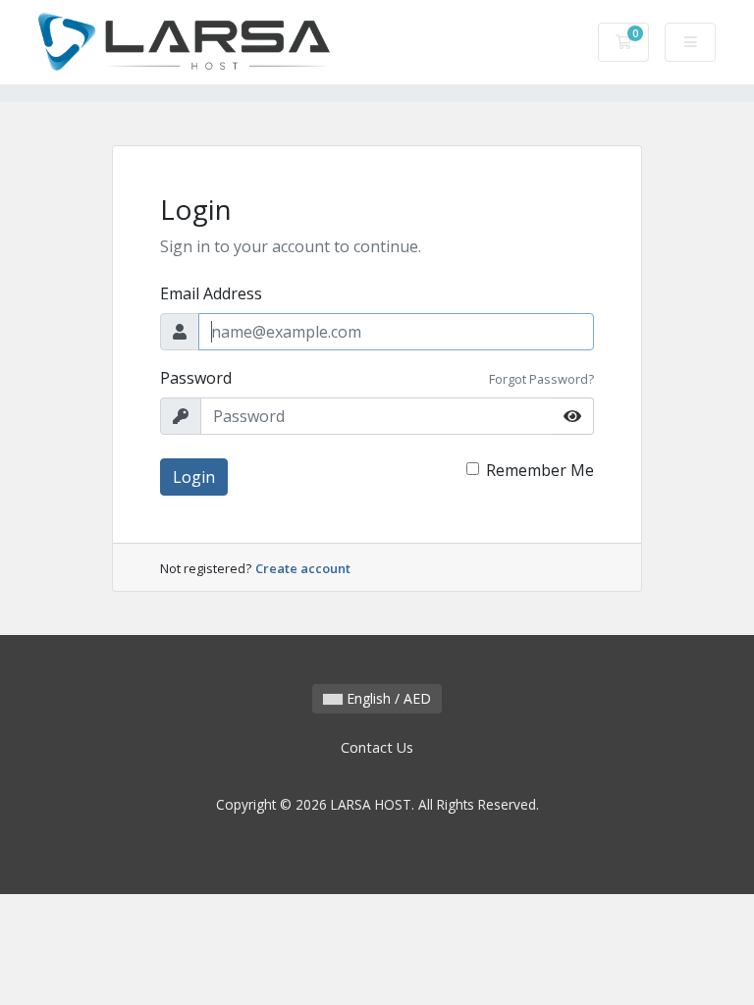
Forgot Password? (541, 379)
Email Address (211, 293)
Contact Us (377, 747)
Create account (302, 568)
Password (196, 378)
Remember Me (540, 470)
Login (194, 477)
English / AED (387, 698)
